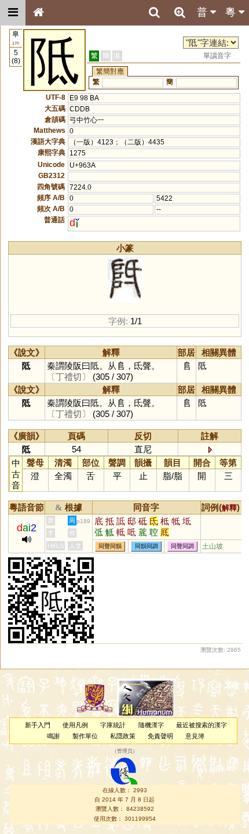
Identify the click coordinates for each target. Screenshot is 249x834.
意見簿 (194, 736)
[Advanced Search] (179, 12)
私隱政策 (123, 736)
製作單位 (85, 736)
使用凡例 (75, 724)
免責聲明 (160, 736)
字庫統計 (113, 724)
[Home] (38, 13)
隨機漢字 (151, 724)
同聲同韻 (110, 546)
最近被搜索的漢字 (201, 724)
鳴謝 (53, 736)
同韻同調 (146, 546)
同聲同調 (182, 546)
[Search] (154, 13)
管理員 (125, 752)
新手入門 (37, 724)
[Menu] (12, 13)
